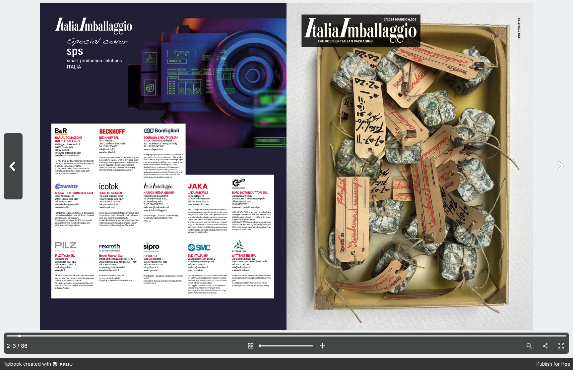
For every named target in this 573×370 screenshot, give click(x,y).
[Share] (545, 345)
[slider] (286, 346)
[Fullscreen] (561, 345)
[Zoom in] (322, 345)
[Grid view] (250, 345)
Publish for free (553, 364)
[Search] (529, 345)
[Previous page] (13, 179)
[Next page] (559, 179)
